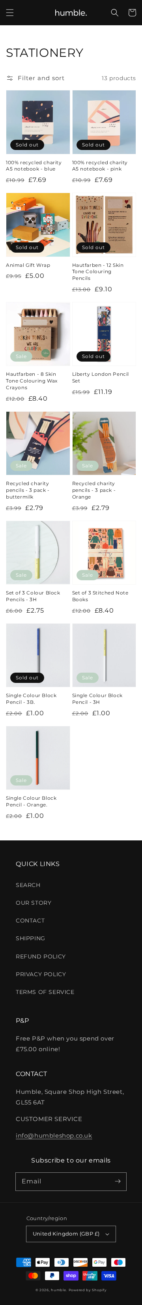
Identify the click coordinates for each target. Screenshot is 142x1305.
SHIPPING (30, 938)
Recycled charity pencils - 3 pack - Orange (94, 490)
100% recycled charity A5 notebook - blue (34, 165)
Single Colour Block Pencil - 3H (97, 698)
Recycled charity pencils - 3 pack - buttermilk (28, 490)
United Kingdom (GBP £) (66, 1233)
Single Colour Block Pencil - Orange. (31, 801)
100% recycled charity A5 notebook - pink (100, 165)
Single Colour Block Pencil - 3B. (31, 698)
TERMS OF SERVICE (45, 992)
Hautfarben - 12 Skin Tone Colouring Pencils (98, 271)
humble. (59, 1290)
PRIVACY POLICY (41, 974)
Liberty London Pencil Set (100, 377)
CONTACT (30, 920)
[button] (10, 12)
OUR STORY (33, 902)
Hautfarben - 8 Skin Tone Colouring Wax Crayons (32, 380)
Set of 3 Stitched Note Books (100, 596)
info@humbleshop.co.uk (54, 1135)
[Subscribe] (117, 1181)
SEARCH (28, 885)
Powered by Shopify (88, 1290)
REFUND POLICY (41, 956)
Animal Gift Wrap (28, 265)
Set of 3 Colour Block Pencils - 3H (33, 596)
